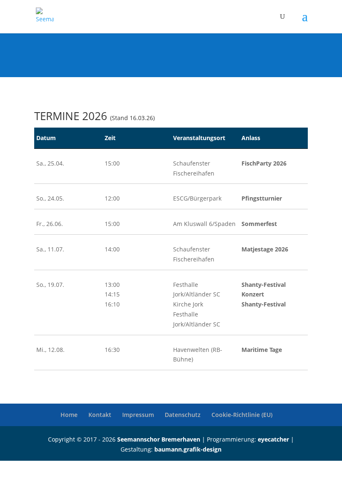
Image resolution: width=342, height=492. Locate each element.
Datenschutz (183, 415)
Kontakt (99, 415)
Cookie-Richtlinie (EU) (241, 415)
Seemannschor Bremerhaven (158, 439)
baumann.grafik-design (187, 449)
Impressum (138, 415)
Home (69, 415)
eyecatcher (273, 439)
